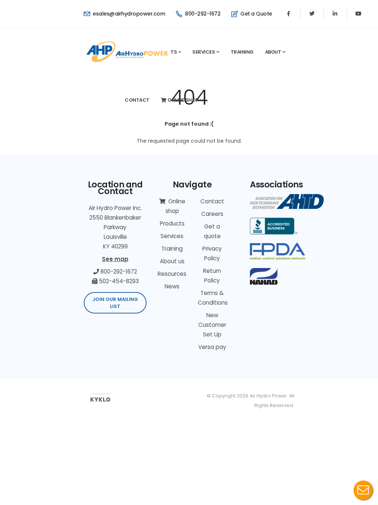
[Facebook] (289, 14)
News (172, 286)
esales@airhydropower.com (128, 13)
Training (242, 51)
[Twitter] (312, 14)
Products (172, 223)
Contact (137, 100)
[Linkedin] (335, 14)
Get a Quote (255, 13)
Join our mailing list (115, 302)
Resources (172, 274)
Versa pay (212, 347)
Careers (212, 214)
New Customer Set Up (212, 324)
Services (203, 51)
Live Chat (363, 490)
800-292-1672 (202, 13)
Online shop (183, 100)
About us (172, 261)
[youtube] (358, 14)
